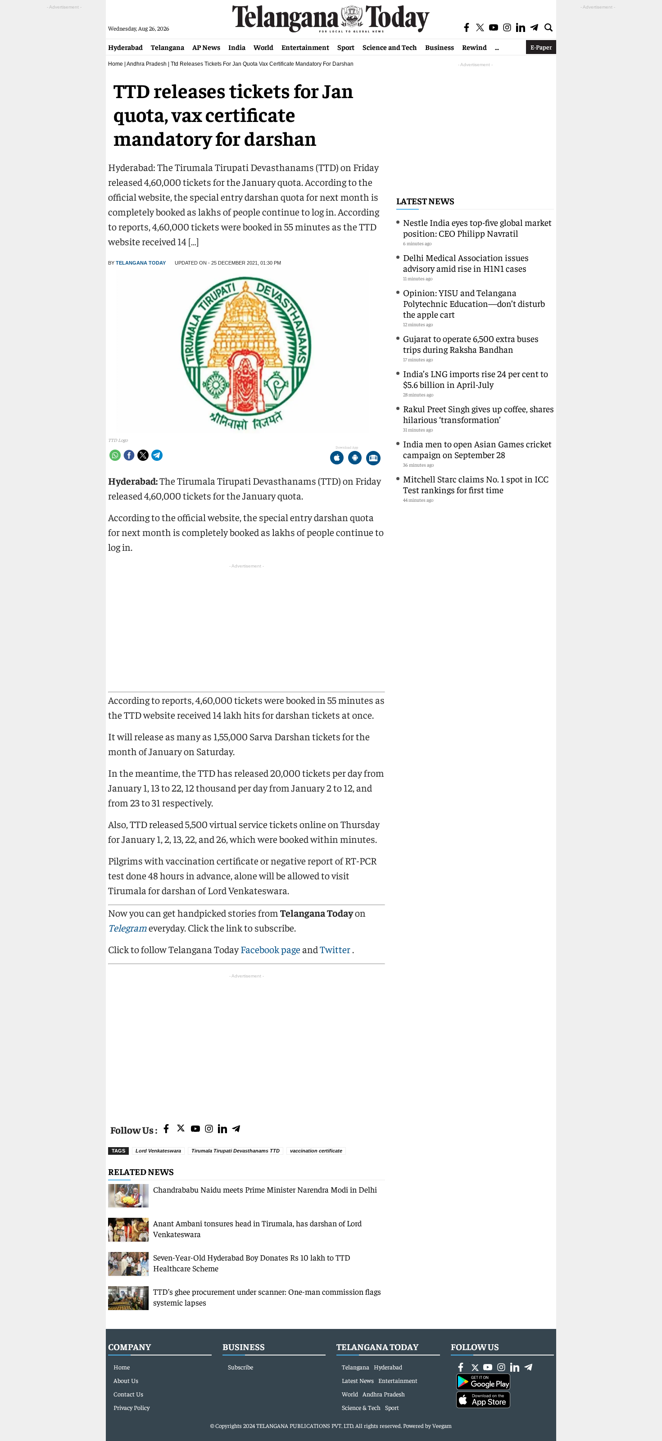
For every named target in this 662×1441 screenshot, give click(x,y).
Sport (345, 46)
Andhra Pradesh (147, 64)
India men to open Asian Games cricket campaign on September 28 (477, 449)
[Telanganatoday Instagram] (208, 1129)
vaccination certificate (316, 1150)
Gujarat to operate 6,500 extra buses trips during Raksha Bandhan (471, 344)
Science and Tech (390, 46)
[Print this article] (373, 459)
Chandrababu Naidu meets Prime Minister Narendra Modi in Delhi (265, 1189)
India (236, 46)
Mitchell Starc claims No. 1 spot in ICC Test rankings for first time (476, 484)
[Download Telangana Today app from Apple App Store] (337, 459)
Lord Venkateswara (158, 1150)
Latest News (425, 200)
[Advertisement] (246, 1044)
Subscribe (240, 1367)
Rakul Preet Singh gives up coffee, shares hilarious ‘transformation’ (478, 414)
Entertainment (305, 46)
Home (115, 64)
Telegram (127, 927)
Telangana (167, 46)
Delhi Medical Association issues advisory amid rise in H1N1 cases (466, 263)
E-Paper (541, 47)
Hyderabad (125, 46)
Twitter (336, 949)
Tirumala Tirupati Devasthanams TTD (235, 1150)
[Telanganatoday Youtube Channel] (195, 1129)
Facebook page (270, 949)
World (263, 46)
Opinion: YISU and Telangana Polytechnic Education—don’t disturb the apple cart (474, 303)
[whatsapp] (115, 455)
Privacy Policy (131, 1407)
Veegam (442, 1425)
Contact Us (128, 1394)
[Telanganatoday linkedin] (222, 1129)
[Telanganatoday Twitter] (180, 1129)
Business (439, 46)
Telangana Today (141, 263)
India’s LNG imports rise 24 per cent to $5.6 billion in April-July (475, 379)
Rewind (474, 46)
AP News (206, 46)
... (497, 46)
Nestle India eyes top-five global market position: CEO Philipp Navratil (477, 227)
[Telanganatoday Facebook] (166, 1129)
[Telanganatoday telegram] (235, 1129)
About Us (125, 1380)
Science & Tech (361, 1407)
